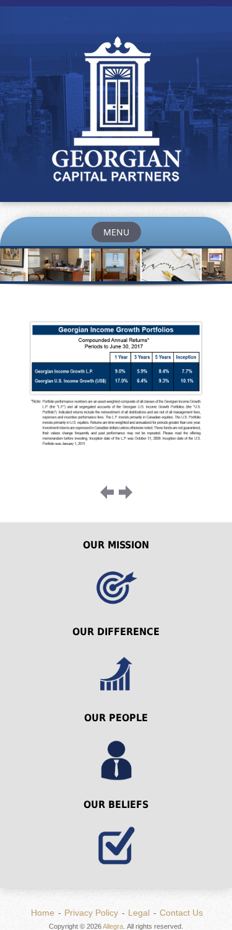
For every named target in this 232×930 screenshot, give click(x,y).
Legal (139, 913)
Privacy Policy (91, 913)
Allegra (113, 926)
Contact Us (181, 913)
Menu (116, 232)
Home (42, 913)
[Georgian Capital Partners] (116, 111)
